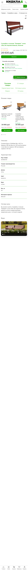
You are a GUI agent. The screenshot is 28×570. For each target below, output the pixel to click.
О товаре (20, 83)
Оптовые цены (20, 88)
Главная (3, 13)
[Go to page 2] (2, 134)
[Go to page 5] (5, 134)
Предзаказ (14, 56)
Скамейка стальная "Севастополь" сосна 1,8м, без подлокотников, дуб (19, 117)
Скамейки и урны (12, 13)
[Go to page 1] (1, 134)
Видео (7, 91)
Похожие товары (7, 84)
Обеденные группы (6, 9)
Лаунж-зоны (15, 9)
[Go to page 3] (3, 134)
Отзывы (20, 91)
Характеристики (8, 88)
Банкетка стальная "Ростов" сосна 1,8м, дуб (6, 115)
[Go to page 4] (4, 134)
